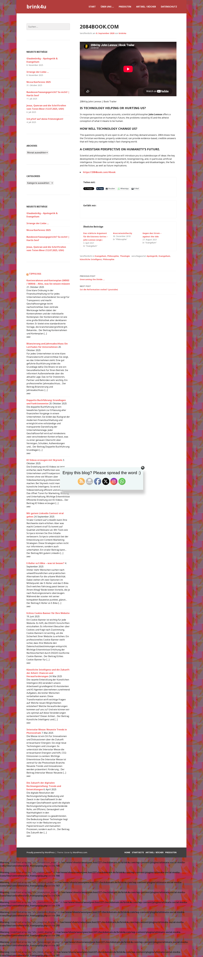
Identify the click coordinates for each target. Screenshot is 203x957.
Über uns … (107, 6)
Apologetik (152, 256)
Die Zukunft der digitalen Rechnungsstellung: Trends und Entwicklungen (44, 786)
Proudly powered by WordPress (41, 852)
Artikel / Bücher (146, 6)
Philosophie (113, 256)
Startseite (138, 852)
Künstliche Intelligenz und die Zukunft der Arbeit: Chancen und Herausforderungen (48, 673)
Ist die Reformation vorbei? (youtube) (99, 288)
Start (92, 6)
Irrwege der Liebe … (38, 71)
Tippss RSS (35, 273)
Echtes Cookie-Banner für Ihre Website (48, 613)
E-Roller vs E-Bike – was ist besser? (45, 563)
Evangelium (100, 256)
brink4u (36, 6)
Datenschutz (169, 6)
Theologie (125, 256)
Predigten (125, 6)
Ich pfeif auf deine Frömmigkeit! (45, 118)
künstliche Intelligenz (91, 259)
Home (127, 852)
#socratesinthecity (122, 233)
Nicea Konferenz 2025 (39, 82)
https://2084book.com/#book (99, 172)
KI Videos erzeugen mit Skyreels (44, 460)
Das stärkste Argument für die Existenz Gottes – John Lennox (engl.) (95, 236)
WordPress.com (80, 852)
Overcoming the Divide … (92, 278)
